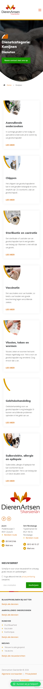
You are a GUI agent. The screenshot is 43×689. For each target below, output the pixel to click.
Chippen (11, 178)
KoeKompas (9, 632)
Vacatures (9, 650)
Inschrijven (34, 585)
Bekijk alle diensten (10, 604)
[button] (25, 684)
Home (9, 85)
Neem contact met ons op (16, 60)
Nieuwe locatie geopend (15, 647)
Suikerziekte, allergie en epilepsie (19, 457)
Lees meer (10, 145)
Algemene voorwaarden (12, 674)
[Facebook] (4, 519)
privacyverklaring (28, 576)
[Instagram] (9, 519)
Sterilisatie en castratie (21, 232)
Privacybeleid (31, 674)
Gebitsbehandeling (18, 400)
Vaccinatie (13, 287)
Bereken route (10, 535)
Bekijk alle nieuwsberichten (13, 656)
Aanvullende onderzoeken (14, 124)
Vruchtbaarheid (10, 625)
